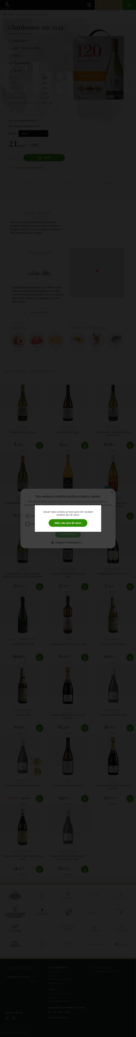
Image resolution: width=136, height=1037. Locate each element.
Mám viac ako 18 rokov (68, 522)
